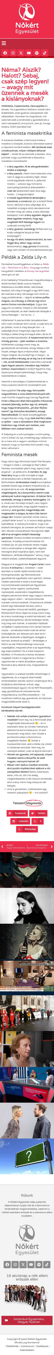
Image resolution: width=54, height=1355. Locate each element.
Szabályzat (42, 1346)
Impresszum (27, 1346)
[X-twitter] (20, 53)
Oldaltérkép (12, 1346)
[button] (17, 813)
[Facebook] (5, 53)
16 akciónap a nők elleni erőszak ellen (27, 1278)
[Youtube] (28, 53)
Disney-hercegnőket (38, 271)
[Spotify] (36, 53)
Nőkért (27, 25)
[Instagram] (13, 53)
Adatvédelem (27, 1350)
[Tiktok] (44, 53)
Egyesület (27, 31)
